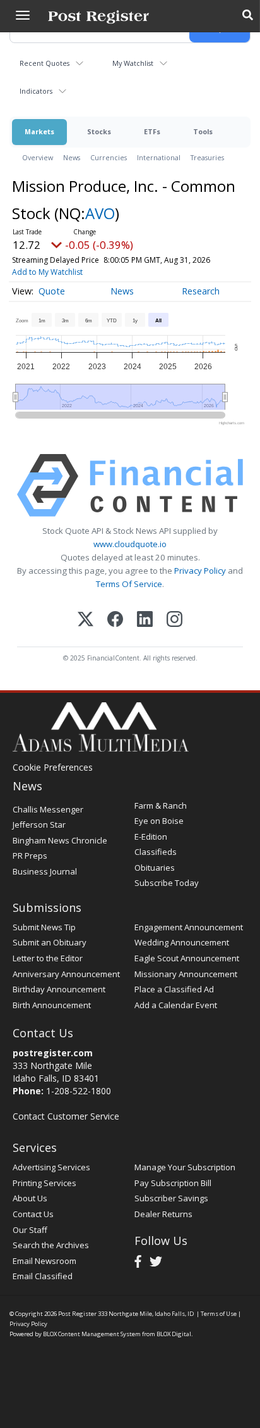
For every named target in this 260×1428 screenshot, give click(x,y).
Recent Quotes (44, 63)
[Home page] (98, 15)
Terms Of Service (129, 584)
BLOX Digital (174, 1334)
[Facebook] (115, 620)
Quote (51, 291)
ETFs (152, 131)
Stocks (99, 131)
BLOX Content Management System (92, 1334)
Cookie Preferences (53, 767)
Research (201, 291)
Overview (37, 157)
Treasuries (207, 157)
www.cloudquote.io (130, 544)
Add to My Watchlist (47, 272)
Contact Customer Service (66, 1116)
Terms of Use (219, 1314)
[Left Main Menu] (22, 15)
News (71, 157)
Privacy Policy (200, 570)
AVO (100, 213)
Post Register (77, 1314)
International (158, 157)
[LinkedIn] (145, 620)
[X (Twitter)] (85, 620)
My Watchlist (132, 63)
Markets (39, 131)
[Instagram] (174, 620)
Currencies (108, 157)
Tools (203, 131)
